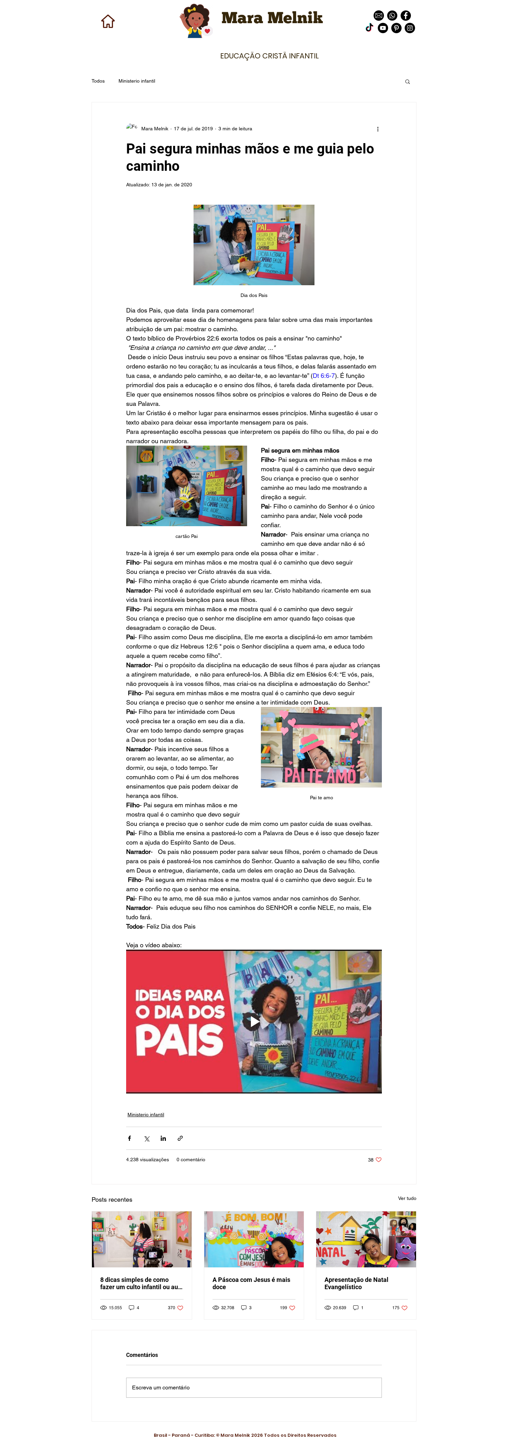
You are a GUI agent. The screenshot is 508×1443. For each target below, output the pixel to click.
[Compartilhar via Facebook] (129, 1138)
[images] (392, 15)
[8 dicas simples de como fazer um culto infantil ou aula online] (142, 1239)
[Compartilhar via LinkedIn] (163, 1138)
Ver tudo (407, 1198)
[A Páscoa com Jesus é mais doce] (254, 1239)
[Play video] (254, 1021)
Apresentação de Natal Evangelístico (356, 1283)
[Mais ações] (378, 128)
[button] (407, 81)
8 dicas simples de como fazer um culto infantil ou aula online (141, 1283)
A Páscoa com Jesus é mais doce (251, 1283)
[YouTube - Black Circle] (383, 28)
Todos (98, 81)
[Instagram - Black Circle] (410, 28)
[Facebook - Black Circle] (406, 15)
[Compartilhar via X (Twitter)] (146, 1138)
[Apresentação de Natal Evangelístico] (366, 1239)
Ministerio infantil (137, 81)
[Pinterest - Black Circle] (396, 28)
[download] (379, 15)
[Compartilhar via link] (180, 1138)
